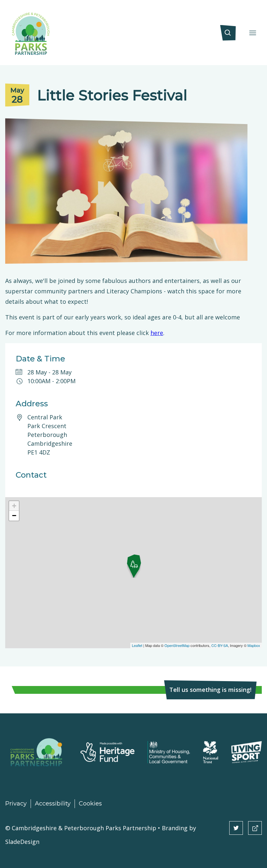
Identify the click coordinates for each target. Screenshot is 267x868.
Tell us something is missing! (210, 689)
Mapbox (253, 645)
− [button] (14, 515)
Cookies (90, 803)
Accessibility (53, 803)
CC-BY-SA (219, 645)
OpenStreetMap (177, 645)
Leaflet (137, 645)
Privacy (16, 803)
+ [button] (14, 506)
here (156, 333)
